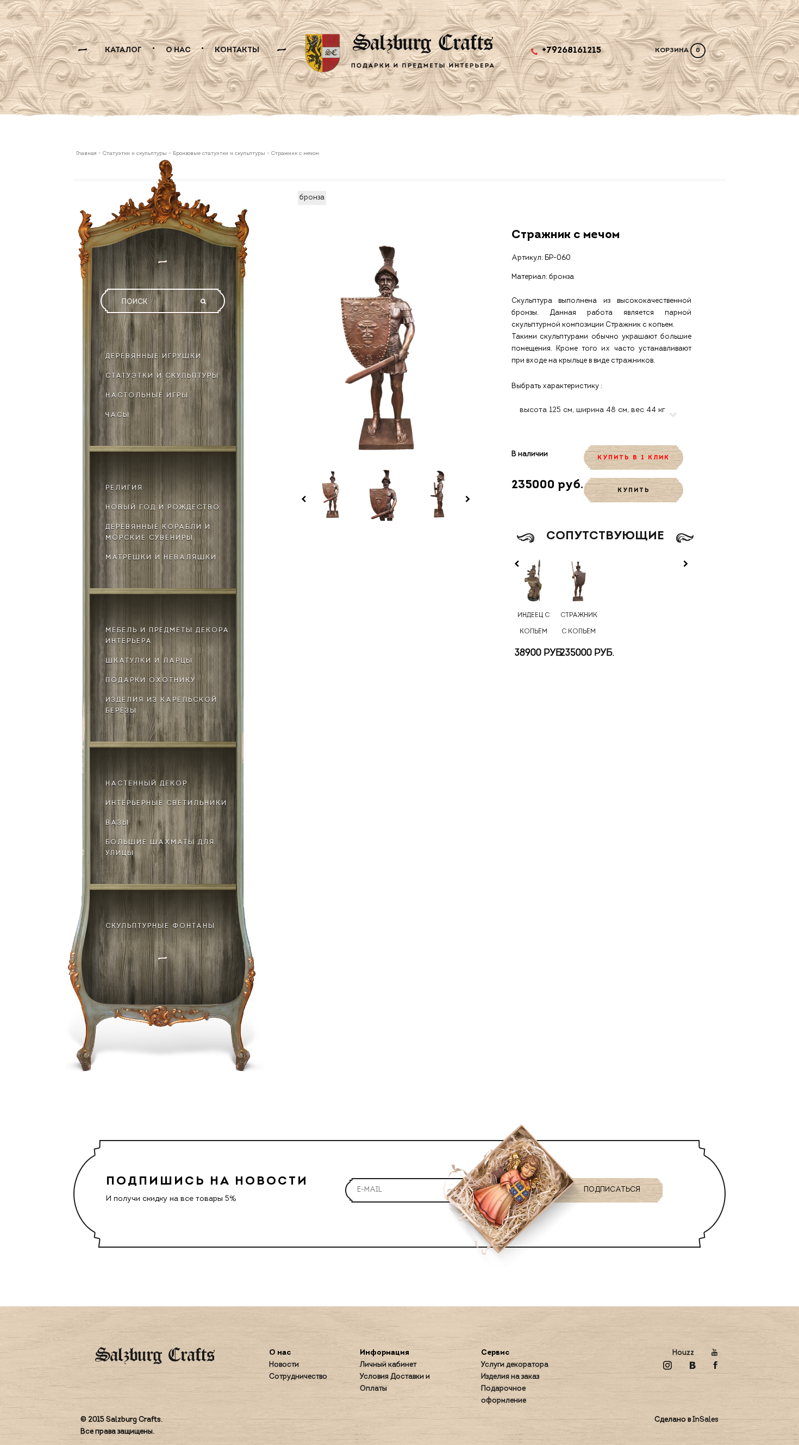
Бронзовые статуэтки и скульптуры (219, 154)
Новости (284, 1364)
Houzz (683, 1352)
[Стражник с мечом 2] (386, 494)
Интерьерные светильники (166, 803)
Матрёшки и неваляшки (161, 558)
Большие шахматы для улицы (160, 848)
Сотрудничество (298, 1376)
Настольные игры (147, 396)
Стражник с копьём (578, 623)
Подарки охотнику (150, 680)
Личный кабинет (388, 1364)
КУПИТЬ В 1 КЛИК (633, 458)
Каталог (123, 50)
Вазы (117, 823)
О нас (178, 50)
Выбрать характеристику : (556, 386)
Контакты (237, 50)
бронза (311, 197)
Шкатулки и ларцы (149, 661)
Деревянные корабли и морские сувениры (158, 532)
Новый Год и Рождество (162, 507)
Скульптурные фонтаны (160, 926)
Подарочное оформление (503, 1394)
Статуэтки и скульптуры (135, 154)
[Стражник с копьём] (578, 581)
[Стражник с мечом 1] (332, 494)
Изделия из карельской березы (161, 705)
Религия (124, 488)
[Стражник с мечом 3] (438, 494)
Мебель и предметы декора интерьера (167, 636)
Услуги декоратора (514, 1364)
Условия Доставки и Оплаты (395, 1382)
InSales (705, 1419)
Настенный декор (146, 784)
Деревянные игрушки (153, 356)
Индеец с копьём (533, 623)
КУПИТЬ (633, 491)
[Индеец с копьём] (534, 581)
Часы (117, 415)
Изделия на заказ (510, 1376)
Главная (87, 154)
